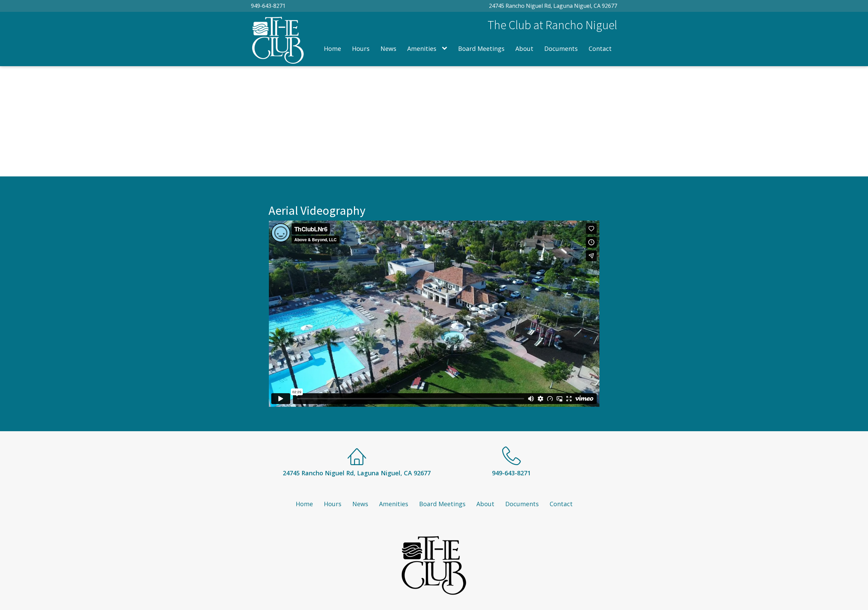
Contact (600, 48)
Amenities (421, 48)
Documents (561, 48)
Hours (361, 48)
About (524, 48)
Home (332, 48)
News (388, 48)
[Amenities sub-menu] (446, 48)
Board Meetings (481, 48)
